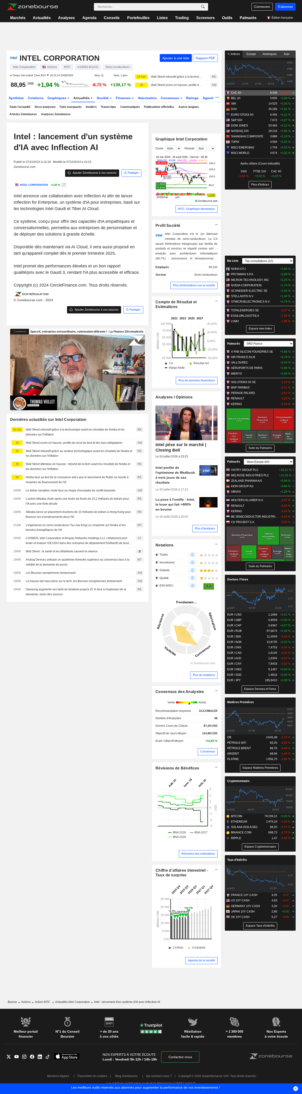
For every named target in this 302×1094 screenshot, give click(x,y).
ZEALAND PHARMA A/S (246, 480)
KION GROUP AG (242, 486)
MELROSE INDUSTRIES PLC (250, 475)
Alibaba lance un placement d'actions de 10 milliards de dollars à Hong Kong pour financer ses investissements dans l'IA (78, 514)
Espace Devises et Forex (260, 689)
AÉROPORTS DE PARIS (246, 368)
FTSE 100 (259, 171)
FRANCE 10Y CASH (244, 895)
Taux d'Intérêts (237, 860)
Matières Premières (240, 702)
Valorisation (147, 98)
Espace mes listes (260, 328)
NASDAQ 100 (240, 131)
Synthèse (16, 98)
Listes (162, 18)
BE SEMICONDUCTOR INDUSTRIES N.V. (254, 516)
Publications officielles (159, 107)
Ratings (192, 98)
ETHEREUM (239, 821)
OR (229, 737)
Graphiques (57, 98)
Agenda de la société (201, 960)
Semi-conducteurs (206, 274)
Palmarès (248, 18)
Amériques (270, 54)
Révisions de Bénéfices (177, 768)
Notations (164, 545)
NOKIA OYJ (238, 268)
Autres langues (188, 107)
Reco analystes (45, 107)
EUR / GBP (234, 620)
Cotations (36, 98)
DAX (234, 109)
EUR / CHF (234, 625)
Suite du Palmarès (260, 448)
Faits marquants (71, 107)
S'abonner (285, 6)
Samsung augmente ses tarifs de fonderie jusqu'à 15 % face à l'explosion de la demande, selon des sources (76, 592)
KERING (236, 404)
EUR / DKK (234, 647)
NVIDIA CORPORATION (246, 285)
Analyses (66, 18)
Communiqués (130, 107)
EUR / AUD (234, 658)
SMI (233, 103)
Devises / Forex (237, 579)
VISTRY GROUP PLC (245, 470)
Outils (227, 18)
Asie (286, 54)
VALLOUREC (239, 362)
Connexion (262, 6)
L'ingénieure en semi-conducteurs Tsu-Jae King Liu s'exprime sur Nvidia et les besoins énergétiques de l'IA (76, 528)
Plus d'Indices (260, 184)
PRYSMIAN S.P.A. (242, 274)
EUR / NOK (234, 642)
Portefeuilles (138, 18)
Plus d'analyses (205, 528)
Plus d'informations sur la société (194, 285)
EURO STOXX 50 (242, 114)
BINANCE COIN (241, 832)
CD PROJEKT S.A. (243, 522)
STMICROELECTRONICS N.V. (250, 301)
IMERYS (236, 373)
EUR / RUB (234, 631)
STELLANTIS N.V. (242, 296)
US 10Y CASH (240, 900)
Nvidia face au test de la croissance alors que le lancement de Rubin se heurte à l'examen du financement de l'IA (77, 480)
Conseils (112, 18)
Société (103, 98)
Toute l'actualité (19, 107)
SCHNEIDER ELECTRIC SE (249, 290)
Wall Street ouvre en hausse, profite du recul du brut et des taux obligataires (176, 85)
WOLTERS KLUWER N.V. (247, 500)
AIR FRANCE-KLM (243, 357)
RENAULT (237, 398)
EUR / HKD (234, 669)
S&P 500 (236, 120)
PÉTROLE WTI (236, 742)
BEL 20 (235, 98)
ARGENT (233, 753)
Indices (235, 54)
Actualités (42, 18)
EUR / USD (234, 614)
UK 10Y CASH (240, 917)
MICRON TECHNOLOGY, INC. (250, 280)
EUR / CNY (234, 663)
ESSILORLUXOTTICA (245, 315)
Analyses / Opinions (174, 397)
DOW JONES (239, 125)
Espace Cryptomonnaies (260, 846)
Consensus (170, 98)
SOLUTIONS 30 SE (243, 382)
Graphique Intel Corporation (181, 139)
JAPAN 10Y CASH (243, 911)
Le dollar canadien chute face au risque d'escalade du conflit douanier (71, 490)
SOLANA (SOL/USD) (244, 827)
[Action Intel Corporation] (63, 185)
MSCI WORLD (240, 153)
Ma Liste (233, 260)
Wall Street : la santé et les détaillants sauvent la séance (61, 551)
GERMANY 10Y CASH (245, 906)
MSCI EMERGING (242, 147)
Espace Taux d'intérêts (260, 925)
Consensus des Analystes (179, 692)
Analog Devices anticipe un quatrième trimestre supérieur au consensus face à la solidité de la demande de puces (78, 562)
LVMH (235, 321)
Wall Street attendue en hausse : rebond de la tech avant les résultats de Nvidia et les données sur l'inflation (78, 466)
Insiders (91, 107)
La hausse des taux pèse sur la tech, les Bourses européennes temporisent (74, 581)
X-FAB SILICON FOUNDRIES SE (252, 351)
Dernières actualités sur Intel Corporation (48, 420)
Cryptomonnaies (238, 781)
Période (190, 148)
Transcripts (108, 107)
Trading (182, 18)
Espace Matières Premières (260, 767)
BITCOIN (236, 816)
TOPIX (235, 142)
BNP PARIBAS (240, 387)
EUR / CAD (234, 653)
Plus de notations (204, 675)
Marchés (17, 18)
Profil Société (167, 226)
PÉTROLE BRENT (239, 748)
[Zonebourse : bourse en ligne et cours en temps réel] (32, 6)
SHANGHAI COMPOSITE (247, 136)
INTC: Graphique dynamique (196, 209)
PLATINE (233, 759)
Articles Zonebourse (23, 114)
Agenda (89, 18)
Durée (159, 148)
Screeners (205, 18)
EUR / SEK (234, 636)
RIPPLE (236, 838)
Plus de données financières (196, 380)
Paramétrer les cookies (92, 1076)
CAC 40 (236, 92)
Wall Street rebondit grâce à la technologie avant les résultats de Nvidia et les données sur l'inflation (176, 76)
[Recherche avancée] (203, 7)
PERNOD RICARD (243, 393)
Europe (251, 54)
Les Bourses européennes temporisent (51, 572)
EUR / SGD (234, 674)
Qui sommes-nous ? (159, 1076)
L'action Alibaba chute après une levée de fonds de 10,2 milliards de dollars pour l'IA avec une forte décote (77, 501)
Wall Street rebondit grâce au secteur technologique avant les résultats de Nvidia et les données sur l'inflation (79, 453)
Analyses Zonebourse (56, 114)
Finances (124, 98)
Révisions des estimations (198, 853)
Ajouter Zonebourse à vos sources (94, 172)
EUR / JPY (234, 680)
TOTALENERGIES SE (245, 310)
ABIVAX (236, 491)
